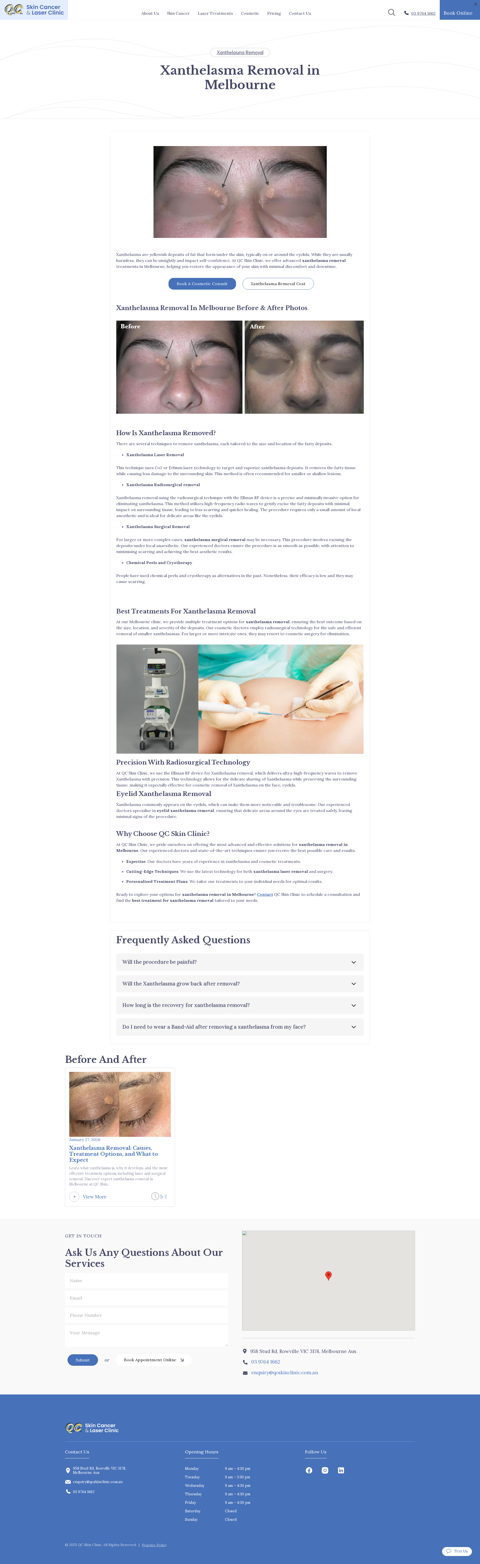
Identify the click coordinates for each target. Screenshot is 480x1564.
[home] (34, 10)
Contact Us (300, 13)
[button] (178, 13)
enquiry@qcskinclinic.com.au (284, 1372)
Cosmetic (250, 13)
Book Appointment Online (150, 1359)
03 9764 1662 (265, 1362)
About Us (150, 13)
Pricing (274, 13)
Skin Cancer (178, 13)
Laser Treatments (215, 13)
